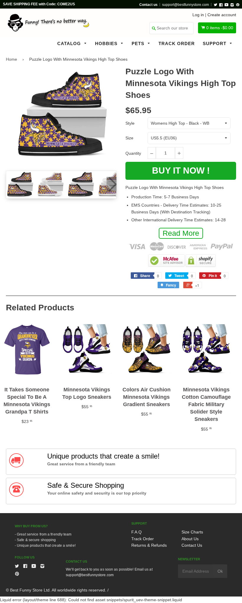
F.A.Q (136, 532)
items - (219, 27)
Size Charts (192, 532)
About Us (190, 538)
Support (215, 43)
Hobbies (107, 43)
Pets (139, 43)
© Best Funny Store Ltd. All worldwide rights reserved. (56, 590)
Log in (198, 14)
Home (11, 59)
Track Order (176, 43)
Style (130, 123)
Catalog (69, 43)
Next (112, 184)
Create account (221, 14)
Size (129, 138)
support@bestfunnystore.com (185, 5)
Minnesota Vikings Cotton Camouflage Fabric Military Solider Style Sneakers (206, 404)
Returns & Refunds (149, 545)
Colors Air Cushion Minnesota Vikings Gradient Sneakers (146, 397)
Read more (181, 233)
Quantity (133, 153)
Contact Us (192, 545)
